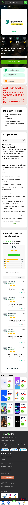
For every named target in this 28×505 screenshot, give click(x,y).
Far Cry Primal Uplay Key (10, 418)
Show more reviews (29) (14, 368)
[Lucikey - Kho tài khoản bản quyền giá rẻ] (2, 2)
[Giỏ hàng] (14, 502)
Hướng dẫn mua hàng (6, 470)
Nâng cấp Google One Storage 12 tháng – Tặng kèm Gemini (23, 392)
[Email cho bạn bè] (6, 453)
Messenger (3, 504)
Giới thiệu (3, 459)
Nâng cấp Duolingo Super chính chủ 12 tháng (23, 405)
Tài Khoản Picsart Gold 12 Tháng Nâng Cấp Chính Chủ (23, 379)
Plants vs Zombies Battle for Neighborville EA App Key (10, 405)
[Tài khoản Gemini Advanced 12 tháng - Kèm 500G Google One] (4, 383)
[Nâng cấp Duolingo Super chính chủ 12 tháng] (17, 408)
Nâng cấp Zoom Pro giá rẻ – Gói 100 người (10, 392)
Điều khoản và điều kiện (7, 463)
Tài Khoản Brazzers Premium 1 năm (23, 418)
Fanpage (8, 504)
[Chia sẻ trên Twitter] (5, 453)
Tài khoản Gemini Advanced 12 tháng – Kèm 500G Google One (10, 379)
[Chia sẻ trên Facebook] (3, 453)
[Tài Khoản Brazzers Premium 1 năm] (17, 421)
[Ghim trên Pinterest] (8, 453)
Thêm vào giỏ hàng (14, 61)
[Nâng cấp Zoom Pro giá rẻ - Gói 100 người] (4, 395)
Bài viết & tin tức (5, 473)
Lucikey (9, 6)
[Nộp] (21, 2)
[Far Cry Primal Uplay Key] (4, 421)
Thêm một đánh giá (14, 255)
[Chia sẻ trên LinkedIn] (10, 453)
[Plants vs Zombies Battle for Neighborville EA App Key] (4, 408)
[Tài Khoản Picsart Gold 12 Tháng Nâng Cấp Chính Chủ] (17, 383)
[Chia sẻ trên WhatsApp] (1, 453)
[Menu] (25, 2)
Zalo (19, 504)
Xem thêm (13, 223)
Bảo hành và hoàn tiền (6, 466)
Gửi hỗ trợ (24, 504)
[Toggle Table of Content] (22, 140)
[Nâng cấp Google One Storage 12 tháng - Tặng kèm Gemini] (17, 395)
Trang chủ (3, 6)
